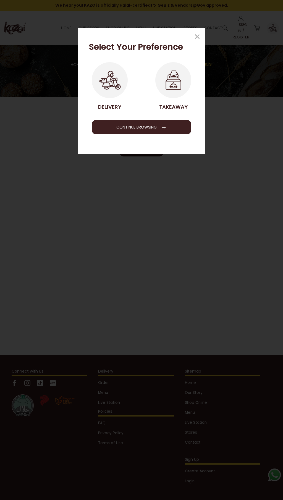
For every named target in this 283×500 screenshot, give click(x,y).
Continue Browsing (141, 126)
